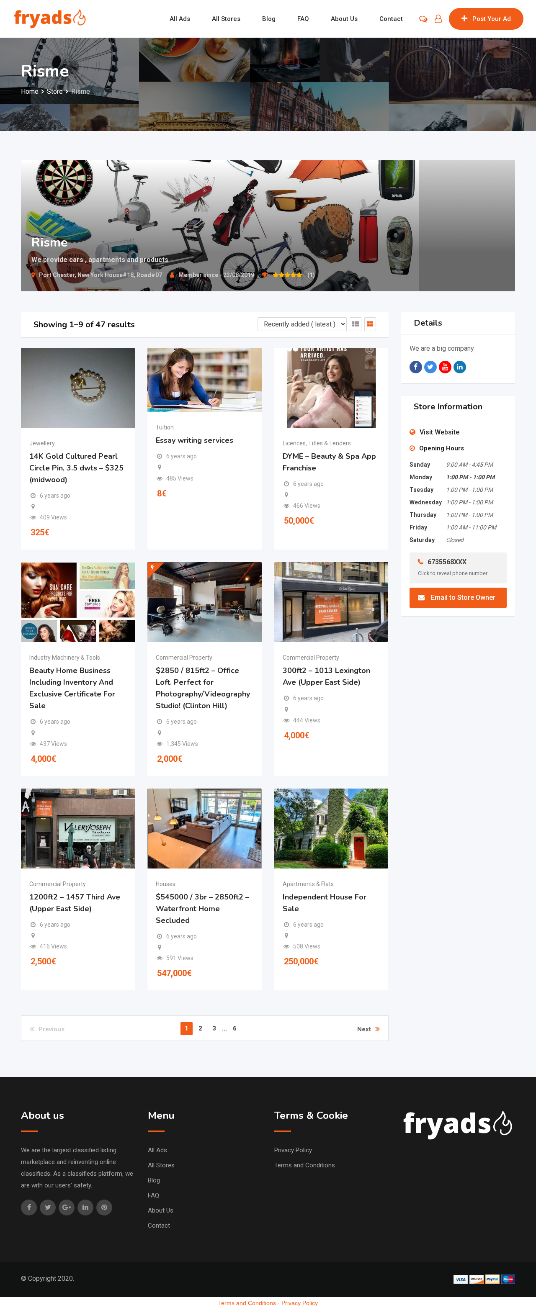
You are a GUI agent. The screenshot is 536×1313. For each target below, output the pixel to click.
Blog (269, 19)
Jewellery (42, 443)
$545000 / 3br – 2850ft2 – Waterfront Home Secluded (202, 908)
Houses (165, 884)
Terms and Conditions (304, 1165)
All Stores (226, 19)
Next (364, 1029)
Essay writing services (194, 440)
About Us (344, 19)
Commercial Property (184, 657)
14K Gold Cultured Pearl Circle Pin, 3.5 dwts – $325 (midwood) (76, 468)
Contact (391, 19)
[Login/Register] (438, 19)
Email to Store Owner (463, 597)
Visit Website (439, 432)
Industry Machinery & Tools (64, 657)
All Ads (180, 19)
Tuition (165, 427)
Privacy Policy (293, 1150)
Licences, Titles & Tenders (317, 443)
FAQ (303, 19)
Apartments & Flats (308, 884)
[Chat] (423, 19)
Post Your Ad (491, 19)
